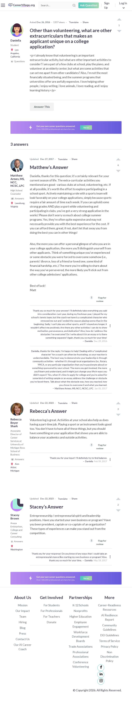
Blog (22, 628)
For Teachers (51, 616)
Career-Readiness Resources (109, 607)
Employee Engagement (80, 624)
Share (86, 22)
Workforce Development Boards (80, 636)
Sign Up (106, 5)
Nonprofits (81, 611)
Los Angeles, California (15, 53)
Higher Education (80, 616)
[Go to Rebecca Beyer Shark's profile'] (17, 410)
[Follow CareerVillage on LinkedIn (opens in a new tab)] (100, 674)
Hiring (23, 622)
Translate (74, 22)
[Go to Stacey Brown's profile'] (17, 505)
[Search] (74, 5)
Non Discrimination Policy (109, 656)
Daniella (89, 341)
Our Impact (22, 611)
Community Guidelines (109, 627)
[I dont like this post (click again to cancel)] (119, 31)
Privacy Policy (109, 646)
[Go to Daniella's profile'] (17, 31)
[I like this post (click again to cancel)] (119, 20)
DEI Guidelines (109, 635)
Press (22, 633)
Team (22, 616)
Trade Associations (81, 646)
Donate (51, 622)
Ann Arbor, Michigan (14, 467)
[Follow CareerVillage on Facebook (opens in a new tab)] (100, 667)
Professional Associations (81, 654)
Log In (123, 3)
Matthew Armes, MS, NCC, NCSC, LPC (74, 388)
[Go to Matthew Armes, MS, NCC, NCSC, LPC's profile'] (17, 166)
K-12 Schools (80, 605)
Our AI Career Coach (22, 647)
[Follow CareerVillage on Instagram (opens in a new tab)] (100, 681)
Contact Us (23, 639)
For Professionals (51, 611)
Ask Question (88, 5)
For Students (51, 605)
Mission (23, 605)
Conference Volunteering (80, 664)
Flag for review (98, 299)
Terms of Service (109, 641)
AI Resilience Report (109, 617)
